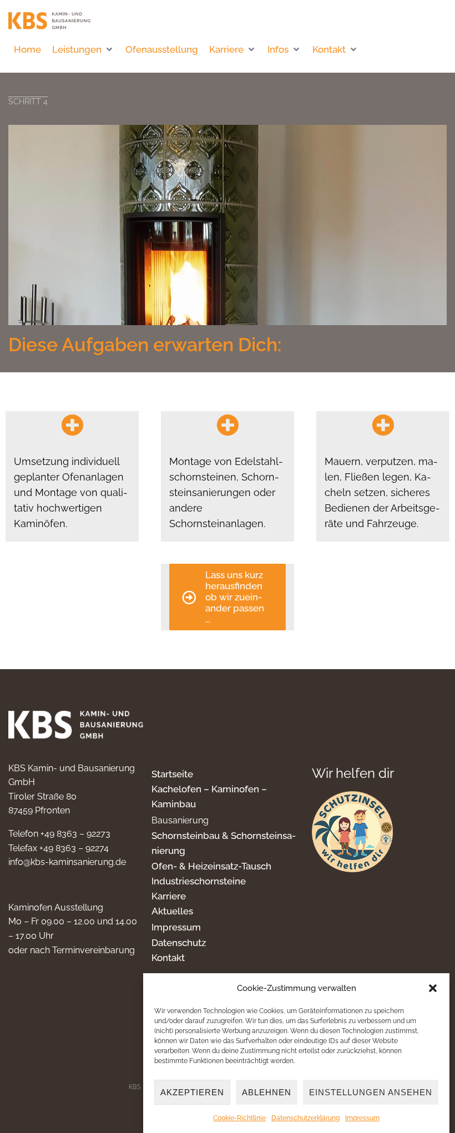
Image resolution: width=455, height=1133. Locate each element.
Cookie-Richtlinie (239, 1118)
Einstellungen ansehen (370, 1092)
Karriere (168, 896)
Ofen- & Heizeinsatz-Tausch (211, 866)
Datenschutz (178, 942)
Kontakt (168, 957)
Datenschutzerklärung (305, 1118)
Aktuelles (172, 911)
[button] (432, 988)
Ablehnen (266, 1092)
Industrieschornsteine (198, 881)
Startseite (172, 774)
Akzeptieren (192, 1092)
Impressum (362, 1118)
